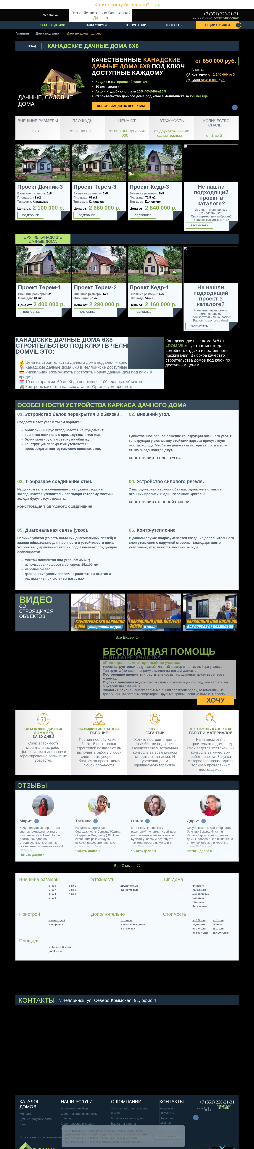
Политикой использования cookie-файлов (114, 1141)
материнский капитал (129, 82)
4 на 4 (52, 893)
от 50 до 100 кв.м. (60, 946)
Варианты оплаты (123, 1123)
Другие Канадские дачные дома (43, 239)
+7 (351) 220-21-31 (221, 14)
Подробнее (30, 215)
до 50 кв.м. (56, 951)
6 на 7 (52, 889)
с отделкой (127, 928)
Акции (100, 91)
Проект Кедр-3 (149, 187)
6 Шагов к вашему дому (127, 1118)
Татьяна (83, 821)
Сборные (198, 902)
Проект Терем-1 (39, 287)
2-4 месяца (199, 96)
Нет (105, 17)
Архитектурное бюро (75, 1108)
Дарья (193, 821)
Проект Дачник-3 (40, 187)
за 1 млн (218, 928)
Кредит (101, 82)
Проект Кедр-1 (149, 287)
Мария (26, 821)
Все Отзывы (124, 866)
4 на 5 (72, 893)
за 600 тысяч (221, 932)
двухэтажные (129, 885)
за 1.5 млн (198, 920)
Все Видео (124, 637)
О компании (136, 25)
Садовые (198, 897)
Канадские (199, 889)
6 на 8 (72, 889)
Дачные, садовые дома (36, 1119)
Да (95, 17)
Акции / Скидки (222, 25)
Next (243, 289)
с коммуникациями (132, 924)
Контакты (173, 25)
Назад (31, 46)
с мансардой (57, 920)
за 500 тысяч (200, 932)
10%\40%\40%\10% (151, 91)
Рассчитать (199, 225)
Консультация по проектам (121, 106)
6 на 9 (72, 885)
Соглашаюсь (167, 1136)
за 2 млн (218, 920)
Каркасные (199, 906)
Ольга (137, 821)
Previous (11, 289)
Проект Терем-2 (95, 287)
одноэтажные (129, 889)
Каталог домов (52, 25)
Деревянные (200, 893)
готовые (126, 920)
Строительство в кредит (77, 1123)
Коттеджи (214, 74)
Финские (198, 885)
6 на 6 (52, 885)
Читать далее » (32, 855)
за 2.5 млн (198, 928)
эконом (217, 924)
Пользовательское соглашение (41, 1137)
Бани (208, 80)
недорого (198, 924)
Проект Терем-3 (94, 187)
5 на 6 (52, 897)
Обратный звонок (226, 18)
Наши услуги (95, 25)
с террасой (56, 924)
